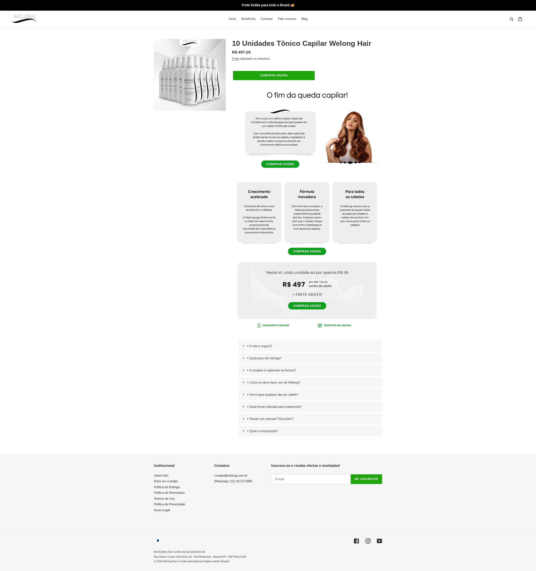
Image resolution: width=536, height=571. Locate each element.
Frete (235, 58)
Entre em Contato (166, 481)
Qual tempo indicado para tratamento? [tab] (275, 406)
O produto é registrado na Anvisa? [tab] (272, 370)
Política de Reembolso (169, 492)
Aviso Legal (162, 510)
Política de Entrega (167, 487)
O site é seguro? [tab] (260, 346)
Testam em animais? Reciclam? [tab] (271, 419)
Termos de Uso (164, 498)
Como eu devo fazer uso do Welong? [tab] (274, 382)
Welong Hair (170, 561)
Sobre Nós (161, 475)
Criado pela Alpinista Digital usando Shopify (204, 561)
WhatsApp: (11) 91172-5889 (233, 481)
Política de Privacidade (169, 504)
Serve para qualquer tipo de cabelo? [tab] (273, 394)
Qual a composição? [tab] (263, 431)
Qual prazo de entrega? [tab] (265, 358)
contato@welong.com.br (230, 475)
